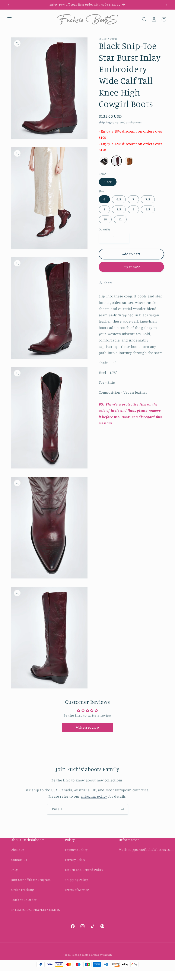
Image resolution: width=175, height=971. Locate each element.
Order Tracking (22, 889)
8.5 (119, 209)
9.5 (148, 209)
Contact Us (19, 859)
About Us (18, 849)
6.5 (119, 199)
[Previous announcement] (8, 4)
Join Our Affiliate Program (31, 879)
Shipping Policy (76, 879)
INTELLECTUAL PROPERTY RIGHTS (35, 909)
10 (105, 219)
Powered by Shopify (100, 954)
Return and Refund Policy (84, 869)
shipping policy (94, 796)
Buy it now (131, 267)
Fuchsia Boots (80, 954)
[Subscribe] (123, 809)
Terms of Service (77, 889)
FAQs (15, 869)
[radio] (104, 161)
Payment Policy (76, 849)
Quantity (105, 229)
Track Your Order (24, 899)
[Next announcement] (166, 4)
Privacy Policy (75, 859)
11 (120, 219)
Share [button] (108, 282)
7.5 (148, 199)
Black (108, 182)
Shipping (105, 122)
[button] (9, 19)
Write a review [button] (87, 727)
